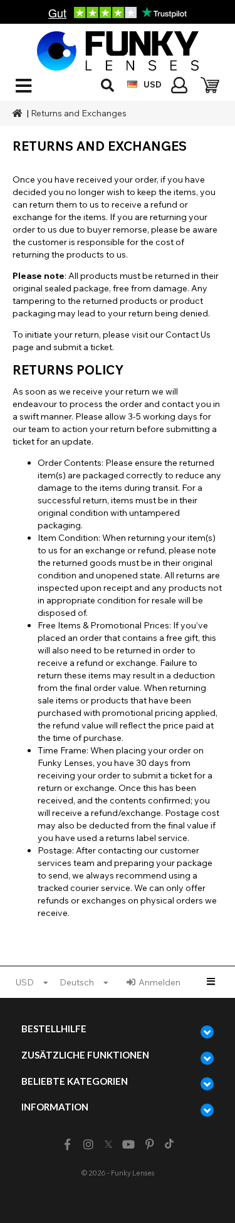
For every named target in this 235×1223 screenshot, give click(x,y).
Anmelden (159, 982)
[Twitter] (108, 1145)
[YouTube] (128, 1144)
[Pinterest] (149, 1144)
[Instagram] (88, 1144)
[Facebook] (67, 1144)
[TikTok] (169, 1145)
